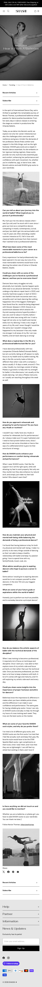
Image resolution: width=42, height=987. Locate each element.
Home (5, 85)
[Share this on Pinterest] (13, 871)
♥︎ (16, 982)
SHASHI (12, 982)
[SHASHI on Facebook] (5, 957)
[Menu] (4, 11)
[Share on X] (4, 871)
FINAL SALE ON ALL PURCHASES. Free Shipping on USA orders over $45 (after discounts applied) (21, 3)
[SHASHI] (21, 11)
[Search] (8, 11)
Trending (12, 85)
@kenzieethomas (27, 824)
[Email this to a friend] (18, 871)
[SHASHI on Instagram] (9, 957)
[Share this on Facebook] (8, 871)
